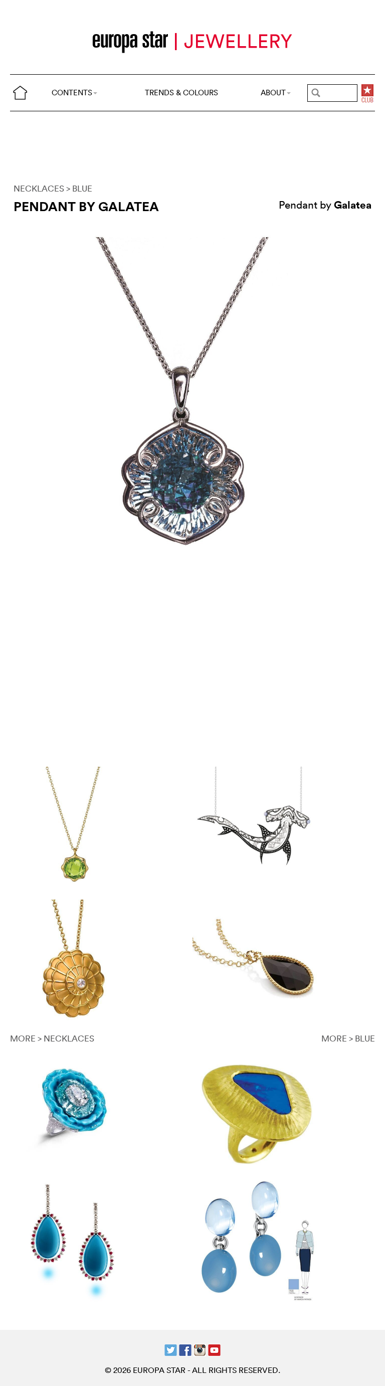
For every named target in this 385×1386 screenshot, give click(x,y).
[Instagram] (200, 1348)
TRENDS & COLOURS (181, 92)
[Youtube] (214, 1348)
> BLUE (79, 188)
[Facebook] (185, 1348)
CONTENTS (72, 92)
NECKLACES (39, 188)
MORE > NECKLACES (52, 1038)
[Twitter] (170, 1348)
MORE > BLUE (348, 1038)
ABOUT (273, 92)
